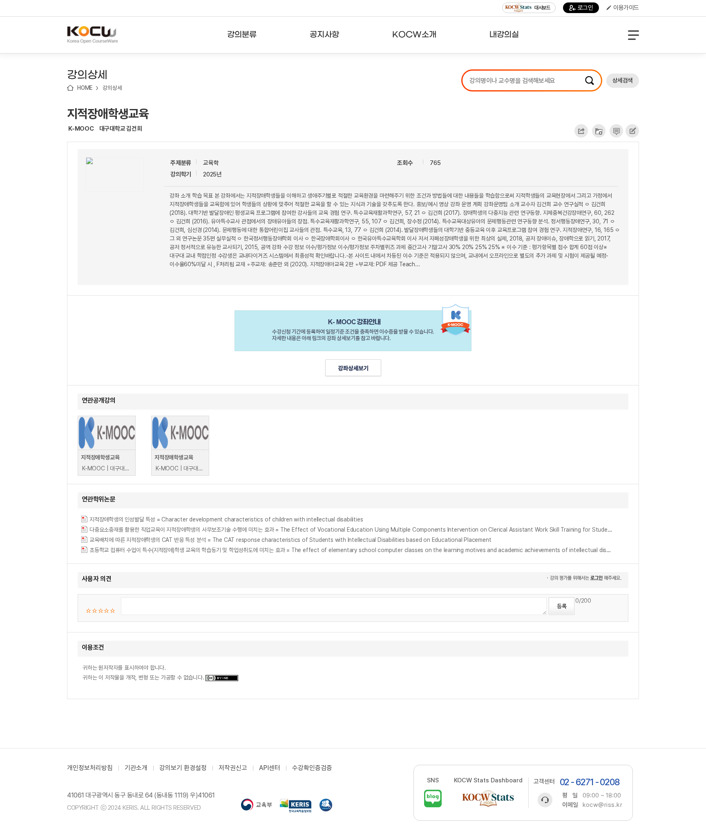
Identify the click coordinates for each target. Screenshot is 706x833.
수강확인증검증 (312, 768)
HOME (85, 88)
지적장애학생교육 (108, 113)
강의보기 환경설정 (183, 768)
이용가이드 (626, 7)
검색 (589, 80)
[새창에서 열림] (256, 806)
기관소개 (136, 768)
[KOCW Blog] (433, 798)
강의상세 (112, 88)
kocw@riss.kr (602, 804)
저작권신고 (233, 768)
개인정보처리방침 (90, 768)
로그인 (585, 7)
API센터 (269, 768)
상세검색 (622, 80)
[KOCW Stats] (488, 798)
